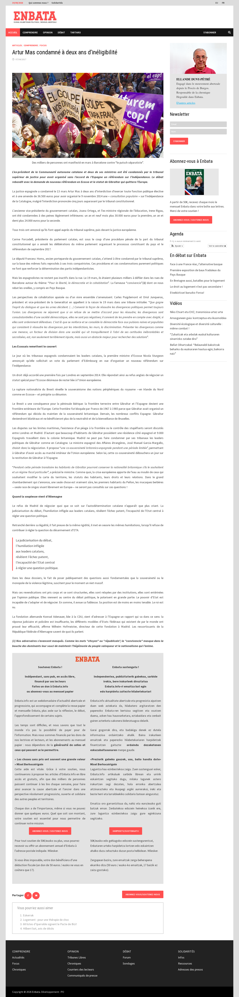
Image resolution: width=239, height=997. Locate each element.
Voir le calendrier (216, 245)
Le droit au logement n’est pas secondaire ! (196, 286)
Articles (17, 45)
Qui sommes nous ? (38, 2)
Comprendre (30, 32)
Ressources (185, 963)
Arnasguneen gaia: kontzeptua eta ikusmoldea (198, 318)
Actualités (18, 957)
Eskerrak (28, 915)
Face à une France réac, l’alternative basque (196, 264)
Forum (127, 957)
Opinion (48, 32)
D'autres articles (185, 103)
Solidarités (57, 2)
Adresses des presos (190, 969)
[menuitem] (217, 2)
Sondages (129, 963)
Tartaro (75, 32)
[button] (177, 245)
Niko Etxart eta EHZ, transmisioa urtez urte (196, 312)
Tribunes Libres (76, 957)
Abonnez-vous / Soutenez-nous (50, 831)
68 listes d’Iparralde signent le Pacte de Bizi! (50, 924)
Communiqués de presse (82, 975)
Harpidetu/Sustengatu (126, 831)
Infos (181, 957)
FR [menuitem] (223, 2)
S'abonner (209, 32)
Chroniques (19, 969)
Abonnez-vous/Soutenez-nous (143, 894)
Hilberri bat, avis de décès (38, 928)
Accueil (12, 32)
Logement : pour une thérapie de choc (46, 920)
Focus (43, 45)
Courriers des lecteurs (80, 969)
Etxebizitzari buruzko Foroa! (187, 292)
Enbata (36, 991)
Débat (61, 32)
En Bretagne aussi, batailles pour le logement (197, 280)
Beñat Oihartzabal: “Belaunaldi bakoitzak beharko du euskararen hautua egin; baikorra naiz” (197, 349)
